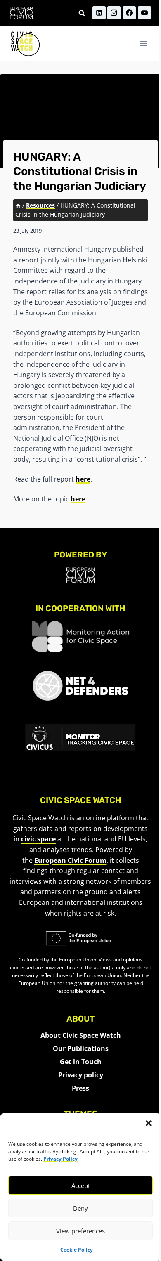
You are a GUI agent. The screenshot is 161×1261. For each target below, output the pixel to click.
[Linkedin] (99, 12)
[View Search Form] (81, 12)
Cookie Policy (76, 1249)
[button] (148, 1123)
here (83, 479)
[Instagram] (114, 12)
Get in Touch (81, 1061)
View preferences (80, 1231)
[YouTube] (144, 12)
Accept (80, 1185)
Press (80, 1088)
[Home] (18, 205)
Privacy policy (80, 1074)
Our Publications (81, 1048)
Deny (80, 1208)
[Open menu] (143, 43)
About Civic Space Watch (80, 1035)
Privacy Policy (60, 1158)
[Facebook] (129, 12)
